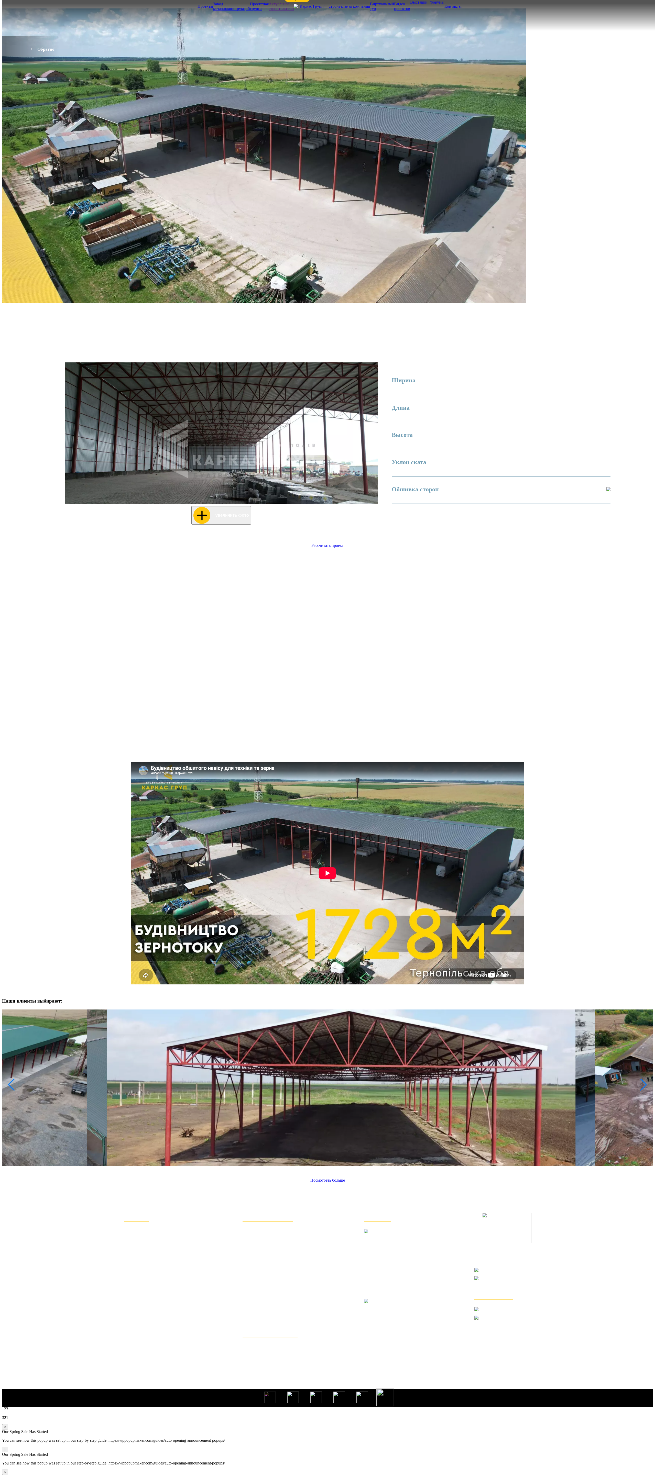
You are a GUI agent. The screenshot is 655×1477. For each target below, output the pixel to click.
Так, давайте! (339, 486)
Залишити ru (340, 512)
